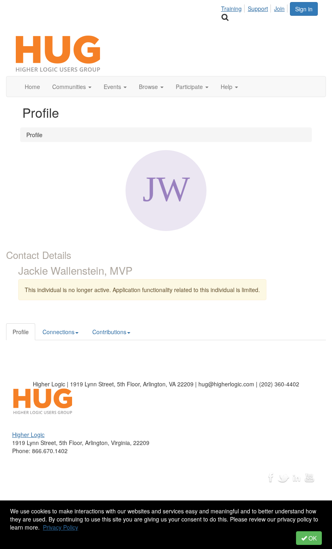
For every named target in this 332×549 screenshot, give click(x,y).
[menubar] (255, 7)
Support (258, 8)
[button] (72, 86)
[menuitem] (233, 7)
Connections (58, 332)
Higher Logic (28, 434)
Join (279, 8)
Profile (21, 332)
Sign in (304, 9)
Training (231, 8)
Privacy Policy (60, 527)
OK (312, 538)
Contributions (109, 332)
